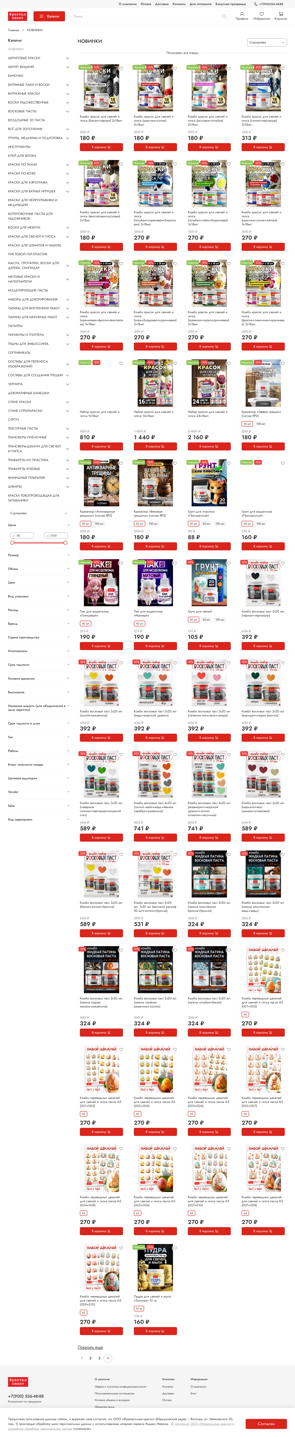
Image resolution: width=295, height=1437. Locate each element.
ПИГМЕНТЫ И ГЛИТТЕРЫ (26, 334)
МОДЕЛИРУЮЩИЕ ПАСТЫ (28, 290)
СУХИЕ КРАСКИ (19, 402)
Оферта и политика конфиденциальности (120, 1387)
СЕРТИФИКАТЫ (19, 352)
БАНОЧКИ (15, 75)
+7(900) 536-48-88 (26, 1396)
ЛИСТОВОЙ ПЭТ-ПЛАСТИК (27, 254)
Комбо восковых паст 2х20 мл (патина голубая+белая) (209, 1000)
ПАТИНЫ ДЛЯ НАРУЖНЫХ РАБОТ (32, 317)
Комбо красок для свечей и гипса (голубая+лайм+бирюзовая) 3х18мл (208, 218)
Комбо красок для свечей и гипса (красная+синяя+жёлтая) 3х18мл (261, 218)
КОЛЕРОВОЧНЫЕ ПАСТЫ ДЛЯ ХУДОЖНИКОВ (30, 216)
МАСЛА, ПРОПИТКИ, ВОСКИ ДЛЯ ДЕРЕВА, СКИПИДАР (33, 265)
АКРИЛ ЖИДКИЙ (21, 67)
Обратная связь (105, 1407)
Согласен (266, 1424)
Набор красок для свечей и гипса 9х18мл (100, 413)
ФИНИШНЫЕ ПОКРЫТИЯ (26, 477)
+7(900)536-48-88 (271, 4)
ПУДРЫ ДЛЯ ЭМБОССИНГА (28, 344)
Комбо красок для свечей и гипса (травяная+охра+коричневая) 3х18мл (208, 318)
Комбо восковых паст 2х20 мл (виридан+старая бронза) (263, 713)
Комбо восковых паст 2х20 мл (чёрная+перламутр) (263, 613)
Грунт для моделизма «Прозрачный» (257, 513)
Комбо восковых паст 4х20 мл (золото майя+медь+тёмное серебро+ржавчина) (155, 807)
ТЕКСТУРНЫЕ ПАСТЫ (23, 428)
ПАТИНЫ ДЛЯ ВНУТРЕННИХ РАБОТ (34, 308)
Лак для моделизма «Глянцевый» (94, 613)
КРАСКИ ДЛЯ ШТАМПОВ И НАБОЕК (34, 245)
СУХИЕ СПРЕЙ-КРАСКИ (25, 410)
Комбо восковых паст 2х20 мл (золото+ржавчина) (101, 713)
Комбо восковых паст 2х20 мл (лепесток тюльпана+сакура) (209, 713)
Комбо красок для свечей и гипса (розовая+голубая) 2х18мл (208, 120)
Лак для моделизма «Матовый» (148, 613)
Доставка (162, 4)
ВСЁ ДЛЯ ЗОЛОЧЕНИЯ (25, 129)
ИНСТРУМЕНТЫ (19, 147)
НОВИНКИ (15, 49)
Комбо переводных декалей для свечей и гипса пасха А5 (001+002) (262, 1002)
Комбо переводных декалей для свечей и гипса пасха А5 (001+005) (100, 1101)
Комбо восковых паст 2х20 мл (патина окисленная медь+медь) (263, 906)
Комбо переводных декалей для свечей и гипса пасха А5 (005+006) (154, 1201)
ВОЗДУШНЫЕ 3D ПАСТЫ (26, 120)
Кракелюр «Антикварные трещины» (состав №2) (97, 513)
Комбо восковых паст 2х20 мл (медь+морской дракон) (155, 713)
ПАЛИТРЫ (15, 326)
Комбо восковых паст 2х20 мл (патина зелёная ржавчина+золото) (155, 1002)
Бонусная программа (231, 4)
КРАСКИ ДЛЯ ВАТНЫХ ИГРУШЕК (32, 191)
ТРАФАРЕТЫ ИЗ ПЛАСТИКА (28, 460)
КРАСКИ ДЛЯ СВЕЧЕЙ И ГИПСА (32, 236)
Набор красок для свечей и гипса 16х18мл (154, 413)
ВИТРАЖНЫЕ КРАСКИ (24, 93)
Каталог (53, 16)
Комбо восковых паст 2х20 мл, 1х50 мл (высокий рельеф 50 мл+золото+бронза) (155, 906)
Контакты (179, 4)
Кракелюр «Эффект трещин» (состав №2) (261, 413)
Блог (193, 1393)
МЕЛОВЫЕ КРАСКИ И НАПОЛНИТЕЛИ (24, 279)
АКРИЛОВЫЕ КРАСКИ (24, 58)
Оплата (146, 4)
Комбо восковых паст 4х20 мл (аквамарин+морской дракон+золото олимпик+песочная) (209, 809)
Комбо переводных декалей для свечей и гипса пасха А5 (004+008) (100, 1201)
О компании (128, 4)
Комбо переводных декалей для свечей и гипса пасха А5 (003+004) (208, 1101)
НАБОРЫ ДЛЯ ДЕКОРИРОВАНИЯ (32, 299)
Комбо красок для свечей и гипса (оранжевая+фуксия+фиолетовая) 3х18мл (101, 318)
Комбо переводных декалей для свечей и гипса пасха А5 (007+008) (262, 1201)
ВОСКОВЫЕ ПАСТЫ (22, 111)
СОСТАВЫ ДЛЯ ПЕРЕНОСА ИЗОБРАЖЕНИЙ (28, 364)
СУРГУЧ (13, 419)
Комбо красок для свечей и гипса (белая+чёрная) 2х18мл (101, 118)
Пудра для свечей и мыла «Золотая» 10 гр (152, 1298)
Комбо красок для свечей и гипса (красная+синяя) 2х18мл (154, 120)
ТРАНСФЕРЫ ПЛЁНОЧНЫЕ (27, 437)
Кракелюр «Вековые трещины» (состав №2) (150, 513)
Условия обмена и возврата (112, 1400)
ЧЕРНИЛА (15, 384)
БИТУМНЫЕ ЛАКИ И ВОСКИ (28, 84)
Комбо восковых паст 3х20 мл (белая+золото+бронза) (101, 904)
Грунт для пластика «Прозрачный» (201, 513)
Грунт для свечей (200, 611)
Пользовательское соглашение (114, 1393)
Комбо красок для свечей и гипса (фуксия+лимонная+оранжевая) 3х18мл (263, 318)
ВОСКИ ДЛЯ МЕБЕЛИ (24, 227)
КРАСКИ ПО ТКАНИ (22, 164)
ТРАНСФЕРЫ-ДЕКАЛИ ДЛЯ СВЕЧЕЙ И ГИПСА (34, 448)
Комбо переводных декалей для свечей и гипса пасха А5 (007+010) (208, 1201)
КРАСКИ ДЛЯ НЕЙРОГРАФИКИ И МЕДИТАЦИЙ (32, 202)
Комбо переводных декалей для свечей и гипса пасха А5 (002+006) (154, 1101)
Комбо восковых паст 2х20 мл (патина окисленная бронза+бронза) (209, 906)
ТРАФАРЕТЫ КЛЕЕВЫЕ (24, 469)
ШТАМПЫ (15, 486)
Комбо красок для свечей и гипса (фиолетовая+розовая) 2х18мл (100, 216)
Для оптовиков (201, 4)
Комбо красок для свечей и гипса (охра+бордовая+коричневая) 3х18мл (155, 318)
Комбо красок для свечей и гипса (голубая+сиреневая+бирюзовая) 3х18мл (155, 218)
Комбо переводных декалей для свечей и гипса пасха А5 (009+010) (100, 1300)
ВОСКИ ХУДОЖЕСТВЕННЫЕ (28, 102)
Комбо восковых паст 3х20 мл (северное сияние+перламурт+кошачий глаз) (101, 809)
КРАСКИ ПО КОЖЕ (22, 173)
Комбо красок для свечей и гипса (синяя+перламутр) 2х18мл (261, 120)
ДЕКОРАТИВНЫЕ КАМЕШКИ (28, 393)
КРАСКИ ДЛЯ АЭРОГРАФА (28, 182)
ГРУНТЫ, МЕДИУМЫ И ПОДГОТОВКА (35, 138)
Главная (13, 30)
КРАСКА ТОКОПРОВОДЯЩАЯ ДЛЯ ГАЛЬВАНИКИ (33, 498)
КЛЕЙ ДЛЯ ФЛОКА (22, 155)
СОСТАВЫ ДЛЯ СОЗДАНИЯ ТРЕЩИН (35, 375)
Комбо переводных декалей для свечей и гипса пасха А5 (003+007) (262, 1101)
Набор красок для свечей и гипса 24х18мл (208, 413)
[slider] (12, 543)
